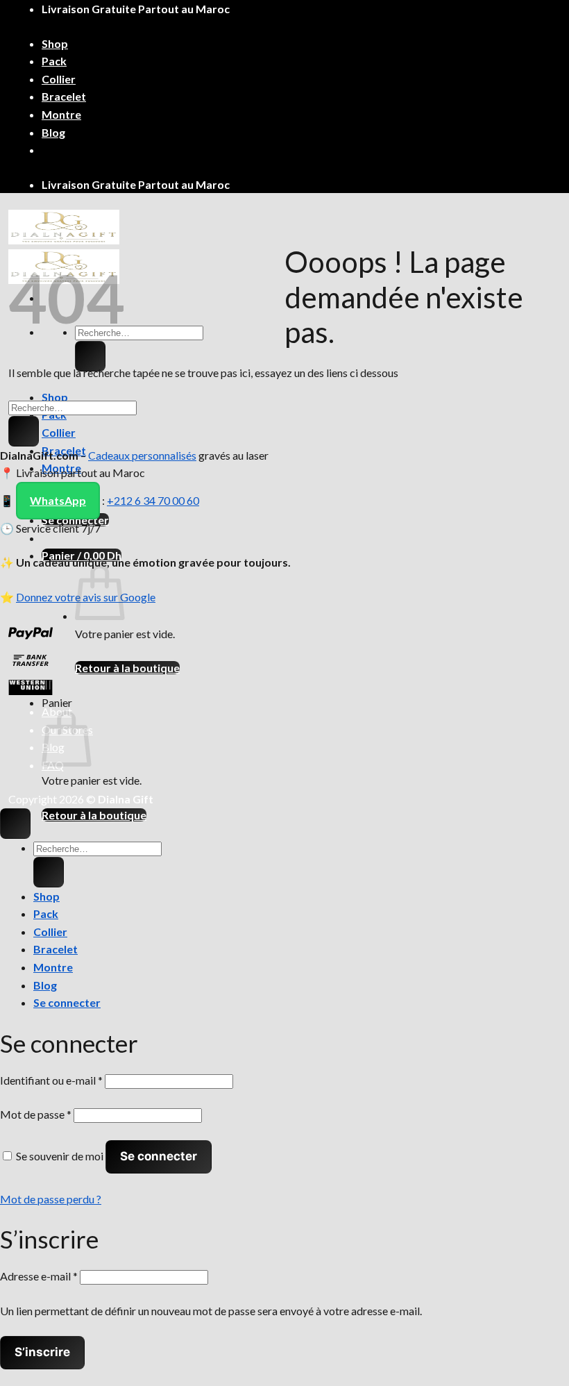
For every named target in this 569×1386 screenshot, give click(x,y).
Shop (55, 43)
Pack (54, 60)
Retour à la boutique (127, 667)
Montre (61, 114)
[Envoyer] (90, 356)
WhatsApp (58, 500)
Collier (59, 78)
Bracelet (64, 96)
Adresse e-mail (39, 1276)
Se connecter (158, 1156)
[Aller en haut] (15, 823)
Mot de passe (35, 1114)
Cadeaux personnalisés (142, 455)
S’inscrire (42, 1352)
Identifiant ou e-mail (51, 1080)
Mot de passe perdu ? (50, 1198)
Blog (53, 132)
